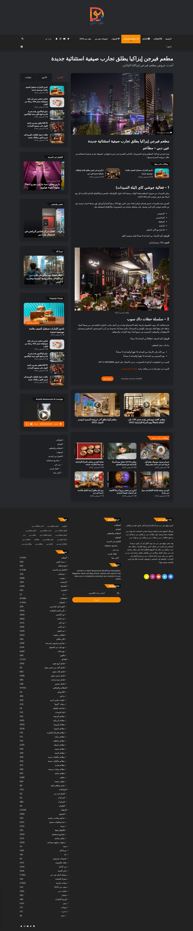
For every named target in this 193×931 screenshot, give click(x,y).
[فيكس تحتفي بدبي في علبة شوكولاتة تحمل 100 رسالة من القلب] (57, 102)
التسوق (62, 814)
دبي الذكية (63, 867)
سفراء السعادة (61, 879)
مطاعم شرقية (59, 745)
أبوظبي (64, 526)
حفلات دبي (32, 535)
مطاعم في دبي (27, 544)
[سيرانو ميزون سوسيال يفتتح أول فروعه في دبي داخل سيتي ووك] (154, 451)
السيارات (61, 802)
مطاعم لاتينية (60, 753)
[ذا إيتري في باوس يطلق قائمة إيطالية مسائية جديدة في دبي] (113, 173)
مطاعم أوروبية (59, 724)
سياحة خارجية (61, 883)
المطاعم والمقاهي (130, 39)
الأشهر (44, 77)
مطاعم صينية (60, 749)
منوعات (64, 907)
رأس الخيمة (62, 871)
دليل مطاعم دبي (48, 539)
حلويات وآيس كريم (57, 700)
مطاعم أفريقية (59, 716)
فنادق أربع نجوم (59, 663)
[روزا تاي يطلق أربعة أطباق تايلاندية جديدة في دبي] (89, 479)
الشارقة (64, 586)
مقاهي (62, 777)
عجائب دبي (62, 891)
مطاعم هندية (60, 765)
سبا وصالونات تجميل (57, 822)
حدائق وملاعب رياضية (56, 818)
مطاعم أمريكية (59, 720)
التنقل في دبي (59, 793)
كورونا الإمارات (61, 899)
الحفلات (62, 602)
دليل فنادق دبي (62, 539)
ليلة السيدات (60, 712)
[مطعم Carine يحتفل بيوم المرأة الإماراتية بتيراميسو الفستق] (122, 451)
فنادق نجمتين (60, 684)
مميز (65, 903)
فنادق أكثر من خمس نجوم (55, 667)
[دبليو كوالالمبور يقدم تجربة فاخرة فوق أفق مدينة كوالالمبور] (57, 115)
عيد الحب (61, 627)
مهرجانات (61, 651)
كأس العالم (60, 639)
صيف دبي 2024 (85, 39)
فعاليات (36, 539)
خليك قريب (54, 468)
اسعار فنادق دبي (31, 530)
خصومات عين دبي (101, 39)
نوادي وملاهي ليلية (58, 785)
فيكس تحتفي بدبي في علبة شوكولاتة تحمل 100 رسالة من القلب (36, 101)
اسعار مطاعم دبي (61, 535)
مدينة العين (60, 562)
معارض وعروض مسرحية (55, 643)
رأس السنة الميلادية (57, 610)
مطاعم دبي (39, 544)
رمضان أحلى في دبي (58, 875)
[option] (44, 176)
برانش (62, 696)
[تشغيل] (60, 424)
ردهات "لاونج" (59, 704)
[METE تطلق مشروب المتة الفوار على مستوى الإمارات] (57, 127)
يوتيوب (62, 578)
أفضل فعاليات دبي (61, 530)
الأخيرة (60, 77)
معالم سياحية (60, 838)
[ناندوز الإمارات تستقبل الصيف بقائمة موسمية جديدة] (162, 173)
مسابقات (61, 574)
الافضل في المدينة (55, 456)
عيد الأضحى (60, 614)
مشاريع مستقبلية (52, 460)
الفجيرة (64, 590)
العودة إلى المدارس (57, 606)
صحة (63, 915)
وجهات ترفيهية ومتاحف (56, 842)
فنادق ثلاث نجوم (58, 671)
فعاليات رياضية (59, 635)
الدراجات (61, 798)
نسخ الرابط (107, 379)
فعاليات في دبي (61, 544)
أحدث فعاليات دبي (38, 526)
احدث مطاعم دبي (45, 530)
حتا (65, 854)
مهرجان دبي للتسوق (57, 647)
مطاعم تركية (60, 737)
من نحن (57, 464)
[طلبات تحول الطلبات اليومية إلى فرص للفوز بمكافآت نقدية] (57, 138)
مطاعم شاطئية (59, 741)
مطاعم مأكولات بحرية (56, 757)
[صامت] (31, 424)
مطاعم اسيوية (59, 728)
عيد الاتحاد (61, 619)
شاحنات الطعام (59, 708)
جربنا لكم (63, 850)
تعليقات (28, 77)
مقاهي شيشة (59, 781)
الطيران (62, 806)
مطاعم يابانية (60, 773)
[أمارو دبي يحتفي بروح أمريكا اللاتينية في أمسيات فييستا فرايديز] (122, 479)
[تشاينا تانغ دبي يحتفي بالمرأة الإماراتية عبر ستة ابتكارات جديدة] (89, 451)
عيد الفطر (61, 631)
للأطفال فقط (60, 830)
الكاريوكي (61, 692)
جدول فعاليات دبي (46, 535)
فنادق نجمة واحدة (58, 680)
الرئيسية (168, 39)
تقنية (65, 846)
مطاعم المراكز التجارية (56, 732)
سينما (63, 826)
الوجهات (114, 39)
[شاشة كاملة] (27, 424)
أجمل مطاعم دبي (52, 526)
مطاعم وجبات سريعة (56, 769)
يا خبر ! (169, 47)
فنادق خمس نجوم (58, 676)
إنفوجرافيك (62, 566)
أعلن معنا (57, 473)
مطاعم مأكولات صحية (56, 761)
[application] (44, 415)
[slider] (46, 424)
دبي (24, 535)
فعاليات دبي (26, 539)
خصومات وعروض (60, 859)
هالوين (62, 655)
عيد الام (62, 623)
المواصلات (63, 789)
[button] (44, 415)
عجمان (64, 895)
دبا (64, 594)
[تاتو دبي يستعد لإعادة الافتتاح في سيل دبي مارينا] (154, 479)
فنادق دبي (49, 544)
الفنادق (145, 39)
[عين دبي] (96, 17)
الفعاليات (156, 39)
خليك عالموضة (61, 863)
